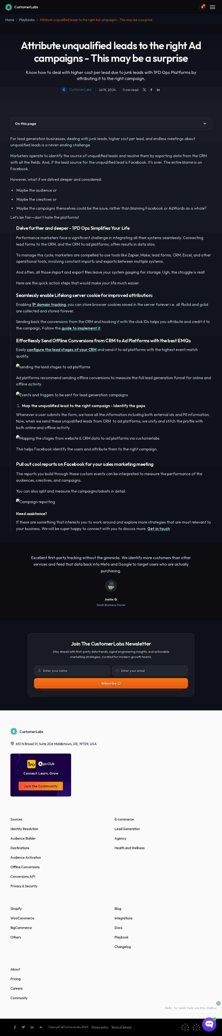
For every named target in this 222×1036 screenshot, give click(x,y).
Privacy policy (100, 1027)
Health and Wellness (129, 848)
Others (15, 937)
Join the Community (40, 786)
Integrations (123, 918)
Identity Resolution (24, 829)
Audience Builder (23, 838)
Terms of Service (121, 1027)
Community (19, 998)
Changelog (122, 947)
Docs (118, 927)
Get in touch (158, 528)
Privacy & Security (23, 886)
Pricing (15, 979)
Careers (16, 988)
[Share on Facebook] (151, 89)
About (15, 969)
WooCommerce (22, 918)
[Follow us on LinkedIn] (32, 1027)
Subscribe (108, 683)
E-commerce (124, 819)
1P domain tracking (49, 304)
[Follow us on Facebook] (14, 1027)
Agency (120, 838)
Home (9, 20)
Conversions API (22, 876)
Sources (16, 819)
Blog (117, 908)
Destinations (19, 848)
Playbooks (27, 20)
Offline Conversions (25, 867)
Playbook (121, 937)
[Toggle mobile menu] (212, 7)
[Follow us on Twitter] (23, 1027)
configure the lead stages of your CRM (61, 349)
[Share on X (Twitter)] (144, 89)
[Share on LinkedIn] (158, 89)
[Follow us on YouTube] (40, 1027)
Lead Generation (127, 829)
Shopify (16, 908)
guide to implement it (81, 328)
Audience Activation (25, 857)
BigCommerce (21, 927)
